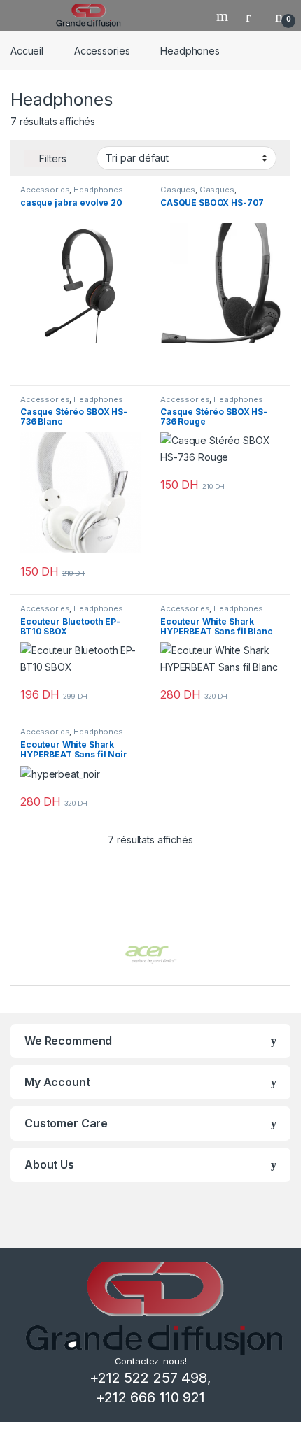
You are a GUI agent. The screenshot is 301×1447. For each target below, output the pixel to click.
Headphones (98, 189)
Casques (177, 189)
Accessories (102, 51)
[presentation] (286, 956)
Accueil (26, 51)
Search (224, 16)
